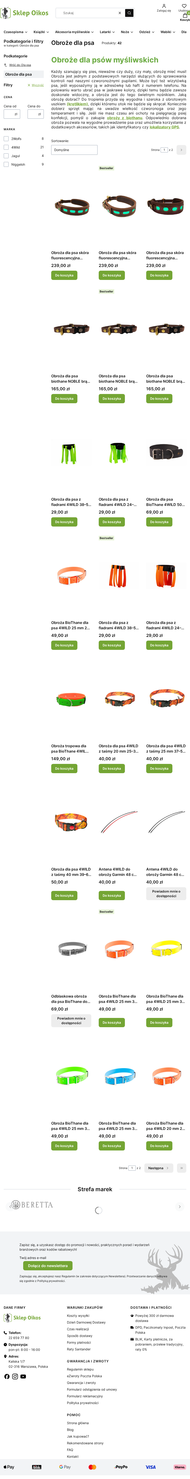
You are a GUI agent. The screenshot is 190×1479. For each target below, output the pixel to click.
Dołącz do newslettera (48, 1265)
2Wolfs (16, 139)
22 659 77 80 (19, 1338)
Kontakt (73, 1456)
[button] (129, 13)
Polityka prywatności (82, 1403)
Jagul (15, 156)
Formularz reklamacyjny (85, 1396)
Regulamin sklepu (80, 1369)
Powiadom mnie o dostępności (166, 893)
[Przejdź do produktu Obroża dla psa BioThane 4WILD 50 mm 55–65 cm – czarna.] (166, 452)
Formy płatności (79, 1342)
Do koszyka (64, 275)
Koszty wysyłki (78, 1316)
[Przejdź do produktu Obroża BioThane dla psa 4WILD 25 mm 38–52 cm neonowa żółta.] (166, 949)
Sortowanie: (60, 141)
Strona (155, 150)
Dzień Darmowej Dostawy (86, 1322)
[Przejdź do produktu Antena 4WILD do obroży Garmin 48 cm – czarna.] (119, 822)
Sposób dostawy (79, 1336)
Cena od (10, 106)
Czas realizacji (78, 1329)
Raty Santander (79, 1349)
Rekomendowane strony (85, 1443)
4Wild (15, 147)
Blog (70, 1430)
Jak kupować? (78, 1436)
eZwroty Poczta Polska (84, 1376)
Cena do (34, 106)
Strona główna (78, 1423)
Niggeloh (18, 164)
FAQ (70, 1450)
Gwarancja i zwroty (81, 1383)
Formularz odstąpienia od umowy (92, 1389)
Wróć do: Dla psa (20, 65)
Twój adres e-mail (32, 1258)
